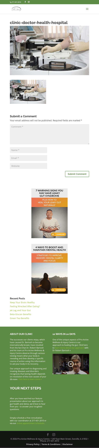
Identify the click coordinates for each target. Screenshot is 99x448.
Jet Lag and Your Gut (20, 310)
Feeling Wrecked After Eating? (25, 306)
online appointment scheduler (30, 423)
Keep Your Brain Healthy (22, 302)
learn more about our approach (69, 347)
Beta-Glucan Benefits (20, 314)
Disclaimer (67, 444)
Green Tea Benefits (19, 318)
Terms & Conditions (51, 444)
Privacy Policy (32, 444)
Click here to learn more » (30, 379)
